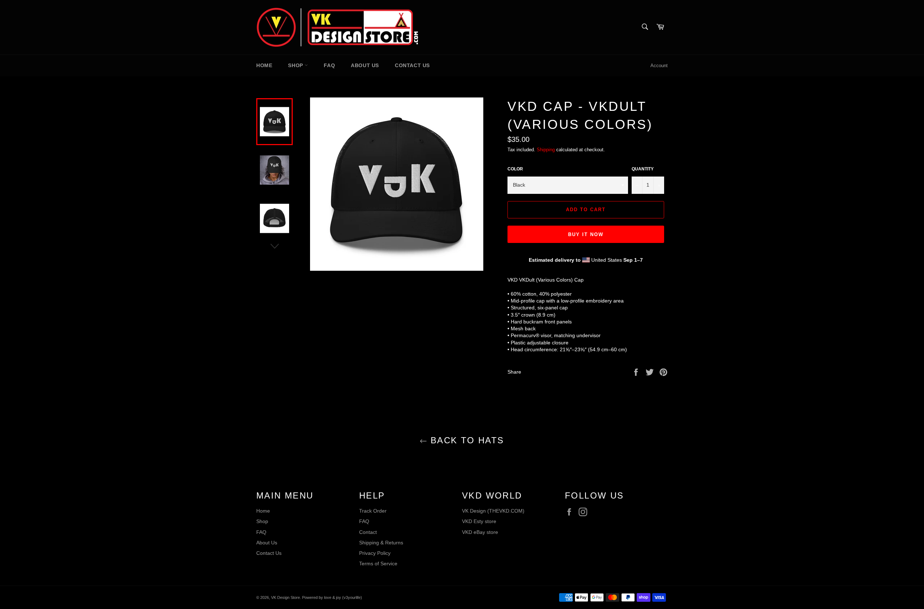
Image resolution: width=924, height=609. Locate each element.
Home (264, 65)
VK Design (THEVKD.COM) (493, 511)
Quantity (643, 168)
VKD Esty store (479, 521)
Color (515, 168)
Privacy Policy (375, 553)
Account (659, 65)
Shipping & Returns (381, 542)
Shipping (546, 149)
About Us (365, 65)
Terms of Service (378, 563)
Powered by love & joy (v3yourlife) (332, 597)
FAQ (329, 65)
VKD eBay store (480, 532)
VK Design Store (285, 597)
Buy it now (585, 234)
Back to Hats (465, 440)
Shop (296, 65)
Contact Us (412, 65)
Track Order (373, 511)
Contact (368, 532)
